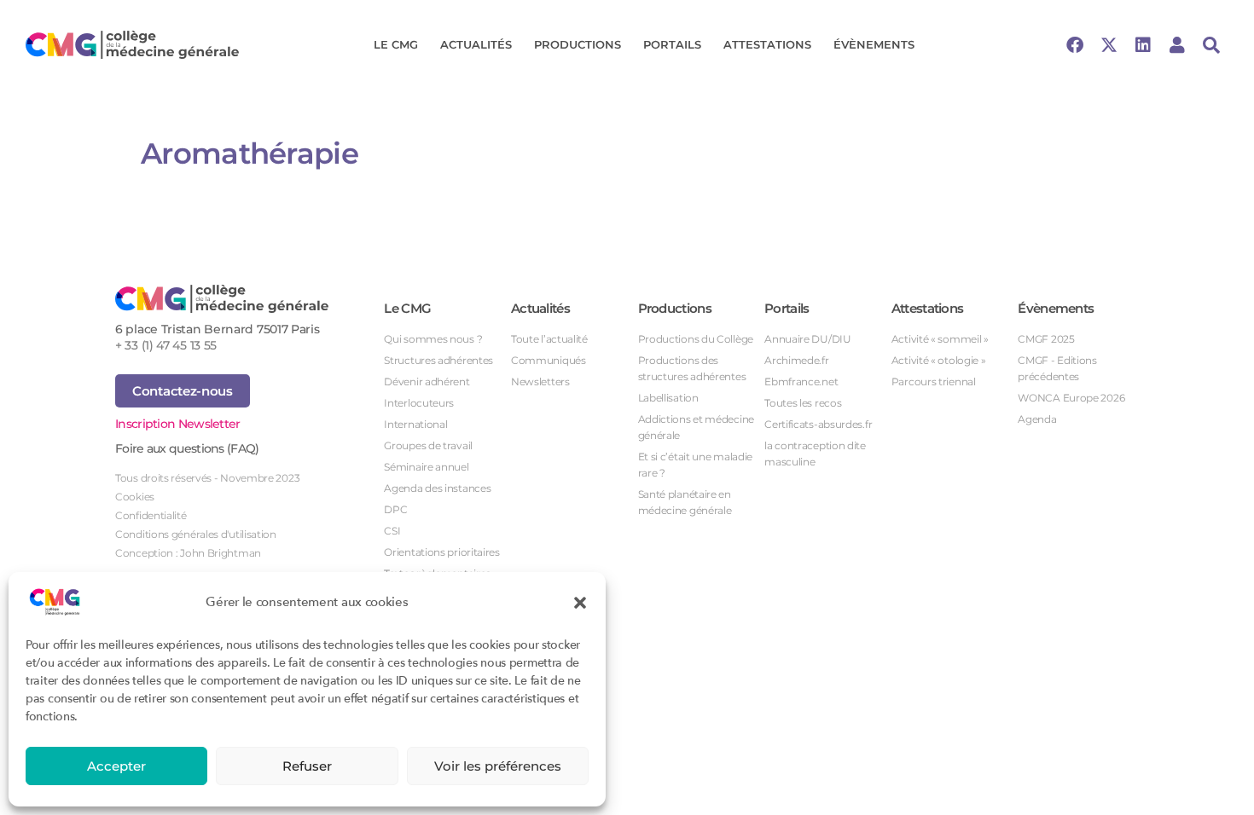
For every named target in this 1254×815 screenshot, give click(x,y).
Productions (577, 44)
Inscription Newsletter (178, 423)
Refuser (307, 766)
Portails (672, 44)
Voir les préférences (497, 766)
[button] (580, 601)
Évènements (873, 44)
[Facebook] (1075, 45)
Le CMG (396, 44)
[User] (1177, 45)
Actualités (476, 44)
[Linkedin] (1143, 45)
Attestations (767, 44)
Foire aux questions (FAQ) (187, 448)
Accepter (116, 766)
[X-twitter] (1109, 45)
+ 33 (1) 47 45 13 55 (166, 345)
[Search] (1211, 45)
